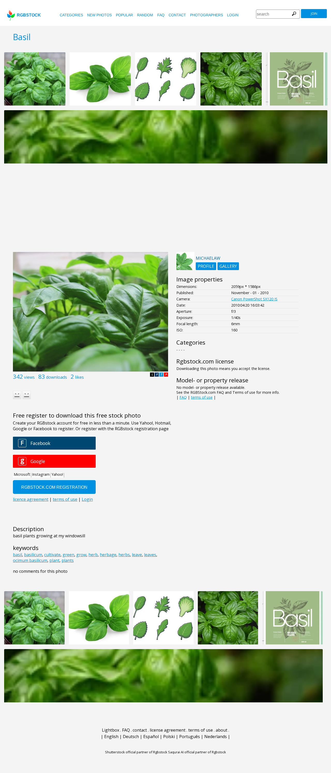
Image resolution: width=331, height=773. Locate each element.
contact (177, 15)
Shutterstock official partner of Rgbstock (136, 752)
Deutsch (131, 736)
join (314, 13)
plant (54, 560)
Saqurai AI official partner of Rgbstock (197, 752)
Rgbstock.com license (205, 361)
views (29, 377)
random (145, 15)
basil (17, 555)
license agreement (167, 730)
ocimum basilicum (30, 560)
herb (93, 555)
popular (124, 15)
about (221, 730)
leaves (150, 555)
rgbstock (29, 15)
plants (68, 560)
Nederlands (215, 736)
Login (232, 15)
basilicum (33, 555)
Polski (169, 736)
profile (206, 266)
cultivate (52, 555)
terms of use (202, 397)
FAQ (160, 15)
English (111, 736)
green (68, 555)
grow (81, 555)
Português (189, 736)
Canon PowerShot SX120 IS (254, 298)
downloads (56, 377)
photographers (206, 15)
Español (151, 736)
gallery (228, 266)
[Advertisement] (165, 210)
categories (71, 15)
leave (137, 555)
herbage (108, 555)
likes (79, 377)
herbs (124, 555)
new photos (99, 15)
